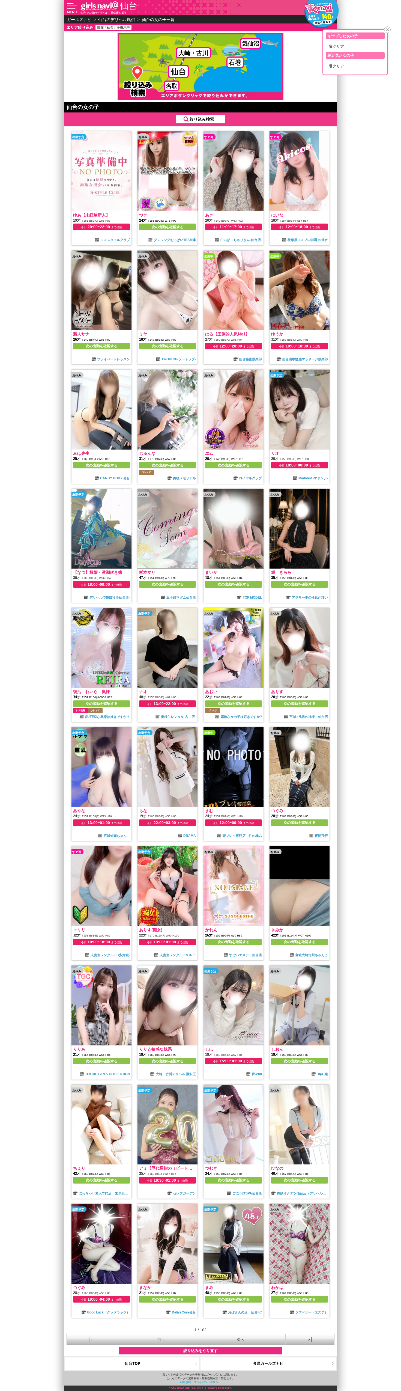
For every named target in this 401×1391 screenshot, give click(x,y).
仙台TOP (132, 1363)
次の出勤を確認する (168, 227)
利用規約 (185, 1382)
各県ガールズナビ (268, 1363)
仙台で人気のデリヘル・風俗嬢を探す (103, 12)
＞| (309, 1339)
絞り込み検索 (202, 119)
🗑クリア (336, 46)
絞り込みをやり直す (200, 1350)
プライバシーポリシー (207, 1382)
